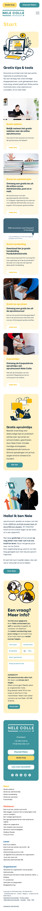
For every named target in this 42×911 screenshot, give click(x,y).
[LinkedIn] (21, 775)
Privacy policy (24, 898)
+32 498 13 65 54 (21, 741)
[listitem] (21, 124)
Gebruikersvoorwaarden (11, 900)
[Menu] (37, 13)
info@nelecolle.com (21, 744)
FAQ (33, 900)
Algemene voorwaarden (11, 898)
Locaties (23, 900)
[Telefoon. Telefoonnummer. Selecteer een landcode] (25, 651)
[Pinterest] (29, 775)
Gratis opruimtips (19, 427)
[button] (11, 571)
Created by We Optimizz (11, 906)
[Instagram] (12, 775)
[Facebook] (16, 775)
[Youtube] (25, 775)
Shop (28, 900)
